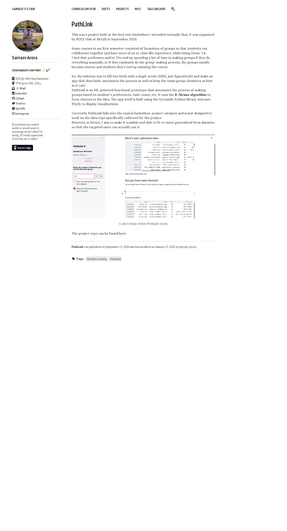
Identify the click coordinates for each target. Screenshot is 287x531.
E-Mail (21, 88)
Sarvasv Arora (187, 247)
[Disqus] (143, 315)
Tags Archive (156, 9)
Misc (138, 9)
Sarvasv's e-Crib (23, 9)
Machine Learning (97, 258)
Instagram (21, 113)
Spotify (20, 108)
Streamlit (166, 99)
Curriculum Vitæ (84, 9)
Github (19, 98)
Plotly (76, 104)
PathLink (82, 24)
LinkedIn (20, 93)
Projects (122, 9)
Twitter (20, 103)
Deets (106, 9)
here (122, 233)
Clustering (115, 258)
